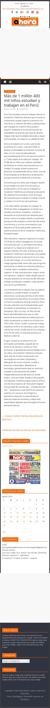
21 (30, 517)
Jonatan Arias (23, 109)
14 (30, 513)
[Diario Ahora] (5, 81)
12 (17, 513)
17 (4, 517)
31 (4, 525)
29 (37, 521)
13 (24, 513)
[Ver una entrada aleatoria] (45, 81)
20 (24, 517)
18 (11, 517)
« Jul (3, 532)
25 (11, 521)
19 (17, 517)
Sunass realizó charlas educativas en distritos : (22, 417)
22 (37, 517)
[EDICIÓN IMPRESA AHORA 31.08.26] (25, 483)
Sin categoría (9, 91)
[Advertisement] (25, 53)
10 (4, 513)
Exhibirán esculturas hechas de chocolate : (24, 432)
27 (24, 521)
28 (30, 521)
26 (17, 521)
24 (4, 521)
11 (11, 513)
